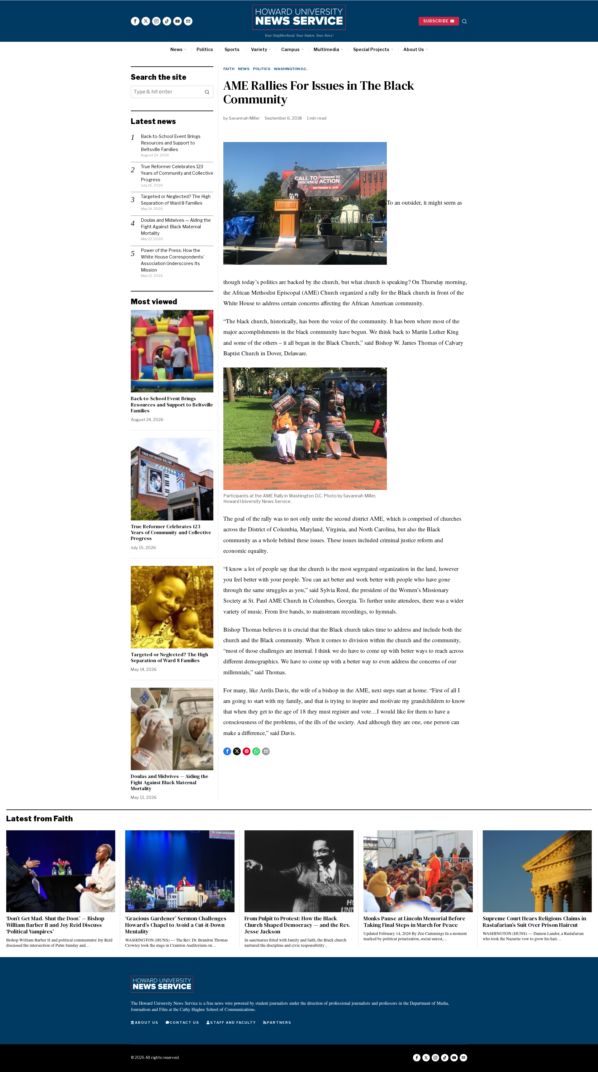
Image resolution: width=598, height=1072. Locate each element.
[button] (207, 92)
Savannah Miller (244, 118)
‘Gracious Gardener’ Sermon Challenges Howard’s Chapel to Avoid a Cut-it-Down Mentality (175, 925)
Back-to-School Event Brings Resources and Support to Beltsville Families (171, 143)
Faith (229, 69)
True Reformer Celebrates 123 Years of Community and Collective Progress (177, 173)
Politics (261, 69)
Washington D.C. (290, 69)
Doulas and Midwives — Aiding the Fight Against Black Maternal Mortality (176, 226)
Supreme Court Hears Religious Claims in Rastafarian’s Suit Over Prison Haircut (534, 921)
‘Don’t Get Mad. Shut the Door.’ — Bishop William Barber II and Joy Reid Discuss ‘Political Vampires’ (55, 925)
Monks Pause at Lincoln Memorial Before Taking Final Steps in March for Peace (414, 921)
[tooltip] (135, 21)
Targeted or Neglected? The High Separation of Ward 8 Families (169, 657)
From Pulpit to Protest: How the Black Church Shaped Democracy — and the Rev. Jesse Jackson (297, 925)
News (243, 69)
